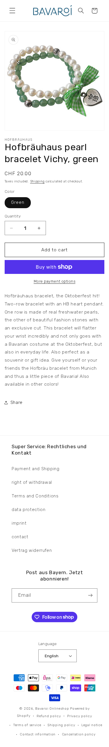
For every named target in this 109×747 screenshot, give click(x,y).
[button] (12, 10)
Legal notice (91, 725)
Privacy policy (79, 716)
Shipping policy (61, 725)
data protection (28, 509)
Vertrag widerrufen (32, 550)
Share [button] (16, 402)
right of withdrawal (32, 482)
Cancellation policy (79, 734)
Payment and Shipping (36, 468)
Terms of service (27, 725)
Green (17, 202)
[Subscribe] (90, 595)
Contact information (38, 734)
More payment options (55, 281)
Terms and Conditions (35, 496)
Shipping (37, 181)
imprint (19, 523)
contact (20, 536)
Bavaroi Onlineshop (52, 708)
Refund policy (49, 716)
